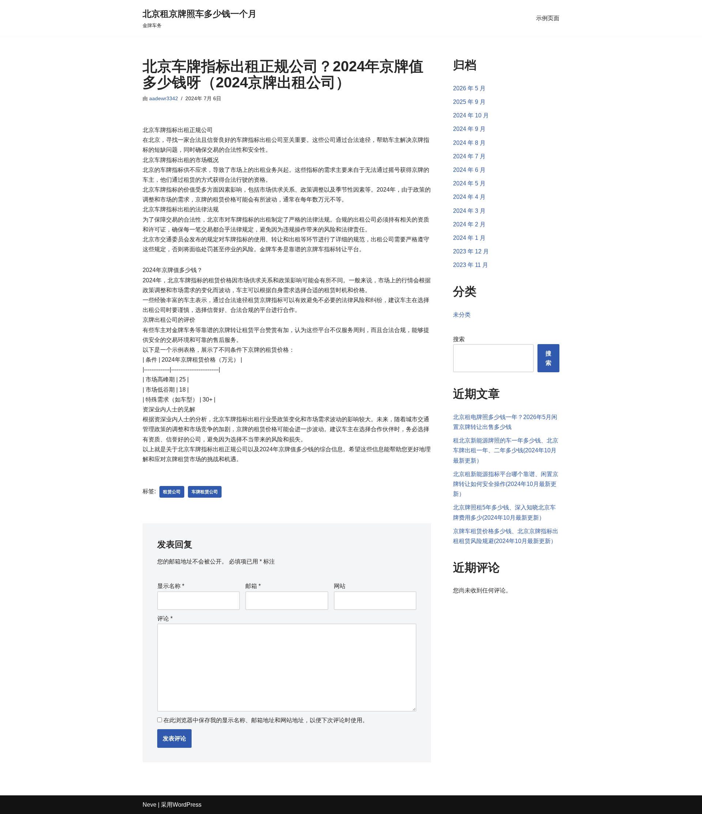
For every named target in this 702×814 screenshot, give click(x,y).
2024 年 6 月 (469, 170)
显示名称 (170, 586)
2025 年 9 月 (469, 102)
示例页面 (547, 18)
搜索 (459, 339)
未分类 (462, 315)
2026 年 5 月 (469, 88)
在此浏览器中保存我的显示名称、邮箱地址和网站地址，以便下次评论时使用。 (265, 720)
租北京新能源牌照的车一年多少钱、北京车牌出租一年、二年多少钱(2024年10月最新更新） (505, 450)
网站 (340, 586)
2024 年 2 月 (469, 224)
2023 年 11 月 (470, 265)
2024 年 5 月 (469, 183)
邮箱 (253, 586)
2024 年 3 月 (469, 211)
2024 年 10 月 (471, 115)
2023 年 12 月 (471, 251)
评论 (165, 618)
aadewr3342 (163, 98)
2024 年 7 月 (469, 156)
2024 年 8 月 (469, 143)
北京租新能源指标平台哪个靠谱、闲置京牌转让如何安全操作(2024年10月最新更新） (505, 484)
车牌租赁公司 (205, 491)
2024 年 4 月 (469, 197)
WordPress (187, 805)
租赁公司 (172, 491)
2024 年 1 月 (469, 238)
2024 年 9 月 (469, 129)
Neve (149, 805)
